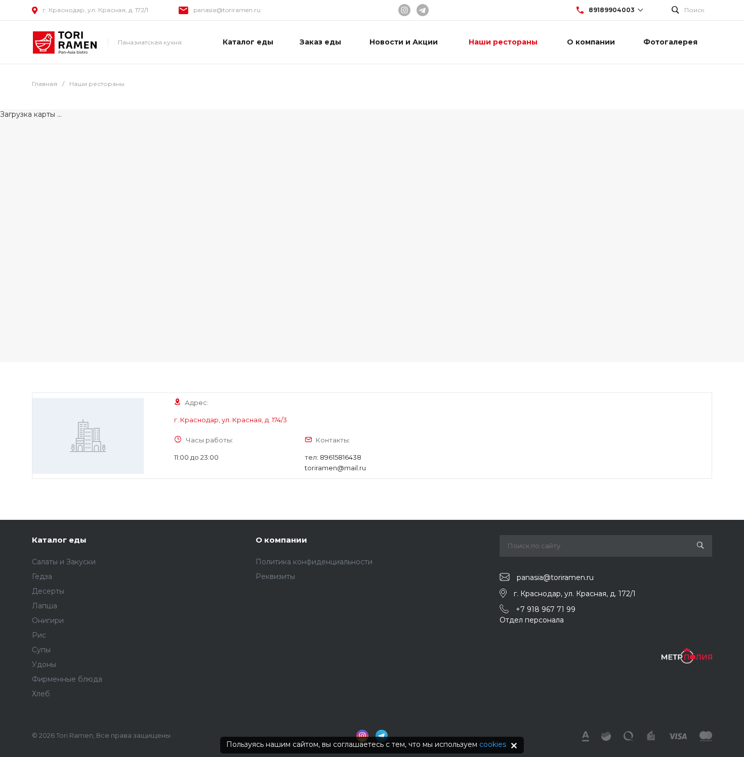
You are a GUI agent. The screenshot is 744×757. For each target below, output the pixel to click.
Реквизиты (275, 576)
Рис (39, 635)
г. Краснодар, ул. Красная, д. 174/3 (230, 420)
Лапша (44, 605)
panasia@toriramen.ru (227, 10)
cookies (492, 744)
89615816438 (340, 457)
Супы (41, 649)
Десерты (48, 591)
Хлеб (41, 693)
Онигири (48, 620)
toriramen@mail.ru (335, 468)
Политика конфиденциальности (314, 561)
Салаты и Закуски (64, 561)
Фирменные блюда (67, 679)
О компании (281, 540)
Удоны (44, 664)
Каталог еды (59, 540)
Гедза (42, 576)
